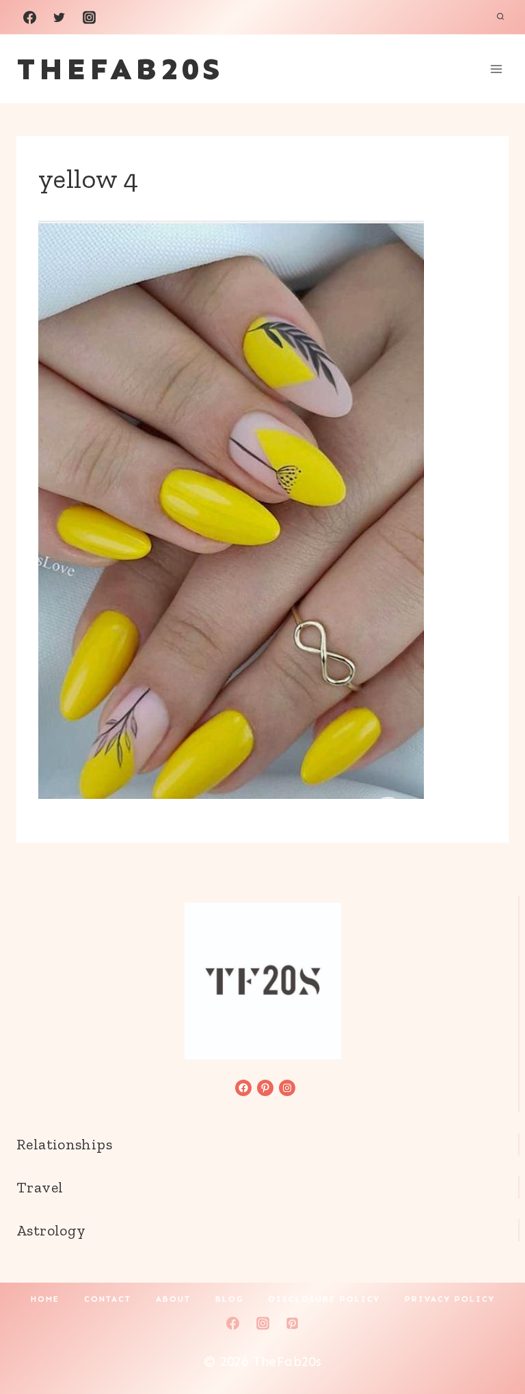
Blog (229, 1299)
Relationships (64, 1144)
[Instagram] (89, 17)
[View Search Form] (500, 17)
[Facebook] (29, 17)
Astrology (50, 1230)
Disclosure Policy (324, 1299)
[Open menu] (496, 68)
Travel (39, 1187)
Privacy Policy (450, 1299)
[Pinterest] (293, 1323)
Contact (107, 1299)
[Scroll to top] (491, 1340)
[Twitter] (59, 17)
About (173, 1299)
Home (45, 1299)
